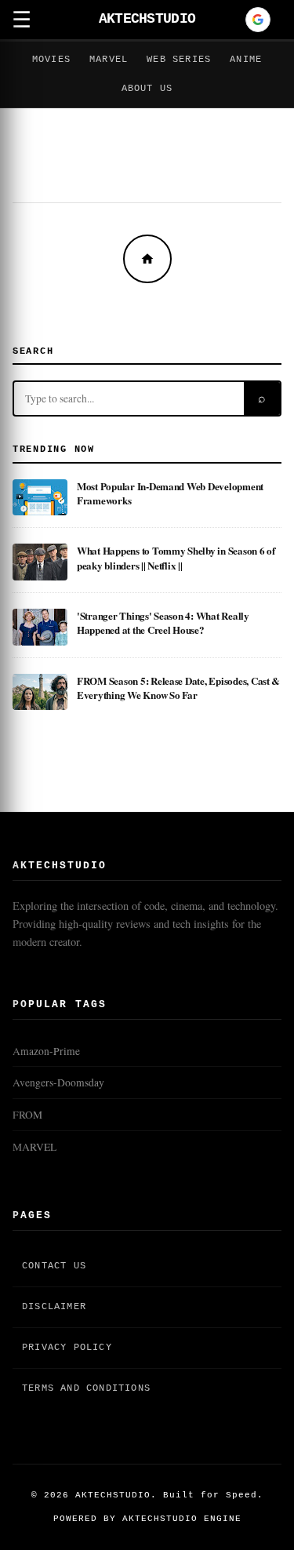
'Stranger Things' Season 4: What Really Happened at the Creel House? (163, 622)
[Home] (147, 259)
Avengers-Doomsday (58, 1082)
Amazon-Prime (46, 1051)
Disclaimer (54, 1306)
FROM (27, 1115)
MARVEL (34, 1147)
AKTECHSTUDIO (147, 19)
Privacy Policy (67, 1347)
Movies (51, 59)
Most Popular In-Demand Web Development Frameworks (170, 493)
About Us (147, 88)
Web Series (179, 59)
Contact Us (54, 1266)
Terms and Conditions (86, 1388)
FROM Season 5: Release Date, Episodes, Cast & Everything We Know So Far (178, 687)
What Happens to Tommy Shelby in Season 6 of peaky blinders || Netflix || (176, 557)
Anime (246, 59)
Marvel (108, 59)
